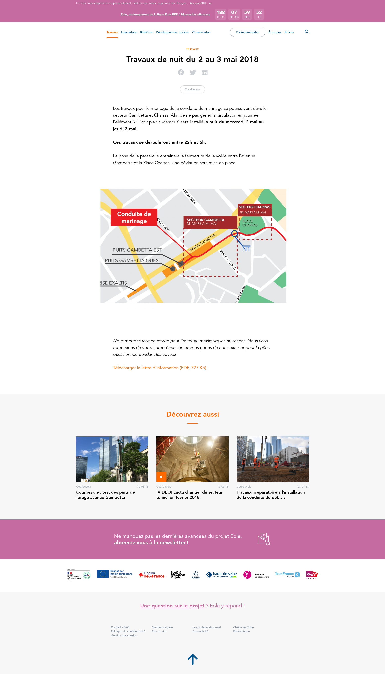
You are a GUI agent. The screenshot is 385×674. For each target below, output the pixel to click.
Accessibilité (198, 3)
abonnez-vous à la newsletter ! (151, 542)
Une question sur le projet (172, 606)
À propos (274, 32)
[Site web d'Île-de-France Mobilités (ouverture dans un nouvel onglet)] (287, 576)
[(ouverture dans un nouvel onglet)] (259, 539)
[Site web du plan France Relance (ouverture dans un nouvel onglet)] (79, 576)
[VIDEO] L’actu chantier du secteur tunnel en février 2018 (189, 495)
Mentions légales (162, 627)
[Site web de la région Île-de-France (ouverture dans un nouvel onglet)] (152, 576)
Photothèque (241, 631)
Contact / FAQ (120, 627)
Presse (289, 32)
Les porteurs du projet (206, 627)
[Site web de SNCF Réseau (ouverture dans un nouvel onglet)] (312, 576)
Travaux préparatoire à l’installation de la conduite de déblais (271, 495)
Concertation (201, 32)
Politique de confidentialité (128, 631)
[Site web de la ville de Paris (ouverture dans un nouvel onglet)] (196, 576)
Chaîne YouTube (243, 627)
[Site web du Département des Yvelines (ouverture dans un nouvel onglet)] (256, 576)
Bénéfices (146, 32)
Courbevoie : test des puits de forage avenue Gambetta (105, 495)
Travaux (112, 32)
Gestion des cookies (124, 635)
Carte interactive (247, 32)
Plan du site (159, 631)
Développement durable (172, 32)
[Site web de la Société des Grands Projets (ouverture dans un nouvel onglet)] (178, 576)
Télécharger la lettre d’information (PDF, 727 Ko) (159, 367)
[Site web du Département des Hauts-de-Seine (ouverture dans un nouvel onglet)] (221, 576)
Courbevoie (192, 89)
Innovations (129, 32)
